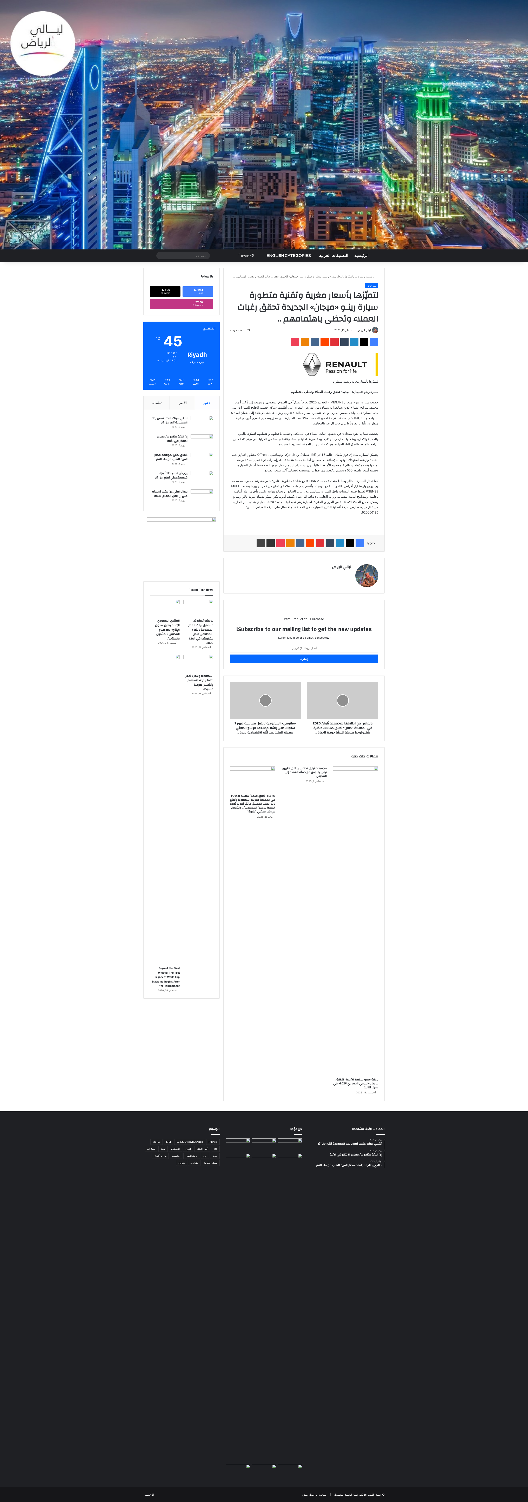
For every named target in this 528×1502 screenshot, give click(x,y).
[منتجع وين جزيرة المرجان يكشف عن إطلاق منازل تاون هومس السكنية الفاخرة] (238, 1471)
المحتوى (175, 1148)
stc (215, 1148)
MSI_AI (156, 1141)
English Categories (288, 256)
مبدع (305, 1494)
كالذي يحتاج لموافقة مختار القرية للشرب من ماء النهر (170, 457)
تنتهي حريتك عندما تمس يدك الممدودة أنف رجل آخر (169, 420)
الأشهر (207, 403)
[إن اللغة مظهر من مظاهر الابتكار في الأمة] (202, 442)
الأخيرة (182, 403)
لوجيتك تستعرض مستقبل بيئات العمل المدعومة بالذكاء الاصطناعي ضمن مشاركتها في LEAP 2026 (200, 632)
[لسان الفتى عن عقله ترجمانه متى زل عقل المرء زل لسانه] (202, 497)
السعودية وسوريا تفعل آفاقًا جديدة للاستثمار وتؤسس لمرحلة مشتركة (199, 682)
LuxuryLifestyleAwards (190, 1141)
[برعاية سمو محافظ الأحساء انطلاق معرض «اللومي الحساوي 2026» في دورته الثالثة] (355, 921)
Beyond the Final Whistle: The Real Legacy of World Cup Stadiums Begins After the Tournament (166, 977)
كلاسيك (176, 1155)
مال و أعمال (160, 1155)
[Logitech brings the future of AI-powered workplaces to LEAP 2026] (290, 1145)
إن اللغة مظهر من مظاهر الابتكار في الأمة (172, 439)
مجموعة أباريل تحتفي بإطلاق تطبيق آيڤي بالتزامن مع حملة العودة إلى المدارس (304, 772)
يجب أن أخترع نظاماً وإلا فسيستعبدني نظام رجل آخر (171, 476)
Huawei (213, 1141)
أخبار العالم (202, 1148)
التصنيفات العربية (333, 256)
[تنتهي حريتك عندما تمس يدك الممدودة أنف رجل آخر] (202, 423)
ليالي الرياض (364, 330)
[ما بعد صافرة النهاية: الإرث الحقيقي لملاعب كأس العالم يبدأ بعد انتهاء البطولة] (238, 1308)
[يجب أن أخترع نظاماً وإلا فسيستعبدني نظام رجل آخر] (202, 479)
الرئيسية (361, 256)
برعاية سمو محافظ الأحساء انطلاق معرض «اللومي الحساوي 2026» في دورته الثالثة (355, 1083)
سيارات (151, 1148)
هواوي (181, 1162)
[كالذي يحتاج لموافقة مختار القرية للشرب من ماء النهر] (202, 460)
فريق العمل (192, 1155)
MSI (168, 1141)
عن (205, 1155)
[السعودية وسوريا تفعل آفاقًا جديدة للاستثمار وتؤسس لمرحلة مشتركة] (198, 663)
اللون (188, 1148)
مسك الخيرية (210, 1162)
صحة (214, 1155)
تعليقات (156, 403)
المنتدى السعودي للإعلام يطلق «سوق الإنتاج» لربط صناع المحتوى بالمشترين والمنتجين (167, 629)
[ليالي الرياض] (264, 124)
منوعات (359, 276)
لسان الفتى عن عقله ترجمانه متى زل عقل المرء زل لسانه (169, 494)
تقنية (163, 1148)
